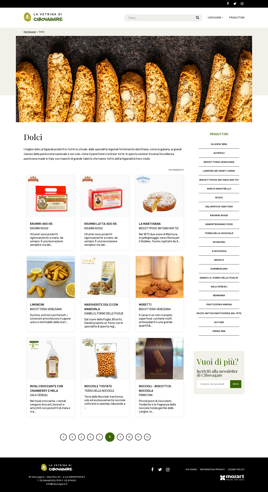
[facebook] (226, 4)
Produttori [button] (236, 17)
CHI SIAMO (191, 469)
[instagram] (240, 4)
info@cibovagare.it (56, 484)
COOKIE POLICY (236, 469)
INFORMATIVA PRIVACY (212, 469)
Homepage (30, 31)
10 (129, 437)
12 (147, 437)
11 (138, 437)
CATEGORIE (214, 17)
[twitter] (233, 4)
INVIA (236, 384)
